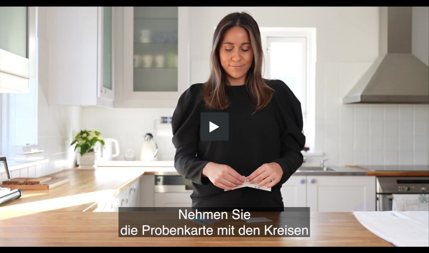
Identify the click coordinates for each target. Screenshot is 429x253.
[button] (214, 126)
